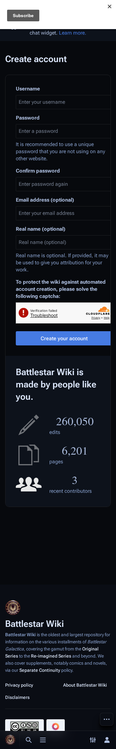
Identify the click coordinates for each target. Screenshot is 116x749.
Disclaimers (17, 697)
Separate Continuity (39, 670)
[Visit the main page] (10, 739)
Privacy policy (19, 685)
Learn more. (72, 33)
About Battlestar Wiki (85, 685)
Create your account (64, 338)
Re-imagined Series (51, 656)
